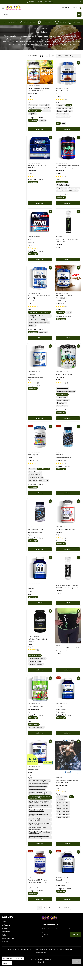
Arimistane (59, 455)
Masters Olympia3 (63, 808)
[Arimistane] (68, 437)
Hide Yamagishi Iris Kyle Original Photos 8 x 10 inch (67, 781)
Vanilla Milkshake (35, 655)
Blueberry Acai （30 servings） (39, 312)
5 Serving (43, 120)
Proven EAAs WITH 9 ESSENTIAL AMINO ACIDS (39, 297)
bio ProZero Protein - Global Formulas (37, 640)
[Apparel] (57, 22)
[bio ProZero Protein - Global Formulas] (40, 621)
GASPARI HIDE (62, 797)
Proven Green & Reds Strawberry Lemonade (37, 811)
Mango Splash (45, 105)
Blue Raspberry (62, 182)
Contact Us (5, 942)
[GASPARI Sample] (40, 751)
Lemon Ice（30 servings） (38, 320)
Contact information (66, 949)
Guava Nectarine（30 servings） (36, 316)
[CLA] (40, 568)
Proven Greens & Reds (35, 706)
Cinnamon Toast (63, 114)
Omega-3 (59, 880)
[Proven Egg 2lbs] (40, 437)
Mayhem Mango (62, 394)
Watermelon (74, 191)
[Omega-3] (68, 862)
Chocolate (61, 105)
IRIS (71, 797)
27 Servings (33, 487)
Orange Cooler (45, 108)
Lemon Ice (47, 111)
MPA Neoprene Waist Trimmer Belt (67, 648)
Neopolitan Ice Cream (64, 108)
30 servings (61, 319)
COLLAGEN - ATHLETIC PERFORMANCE (64, 297)
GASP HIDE (61, 800)
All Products (6, 925)
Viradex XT (31, 374)
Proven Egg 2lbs (33, 455)
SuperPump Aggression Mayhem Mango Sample (40, 824)
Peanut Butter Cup (35, 475)
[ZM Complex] (68, 688)
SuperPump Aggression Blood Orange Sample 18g (39, 837)
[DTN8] (40, 222)
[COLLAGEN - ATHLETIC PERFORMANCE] (68, 278)
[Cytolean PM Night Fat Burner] (68, 511)
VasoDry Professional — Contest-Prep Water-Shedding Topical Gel (67, 587)
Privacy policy (24, 949)
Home (36, 28)
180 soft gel (33, 597)
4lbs (64, 123)
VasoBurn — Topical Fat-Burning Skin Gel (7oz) (67, 241)
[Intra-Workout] (21, 22)
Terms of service (37, 949)
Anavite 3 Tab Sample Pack (38, 786)
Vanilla (68, 105)
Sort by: (59, 56)
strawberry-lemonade (37, 727)
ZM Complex (60, 706)
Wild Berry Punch (35, 111)
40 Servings (61, 197)
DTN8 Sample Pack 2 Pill (37, 789)
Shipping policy (51, 949)
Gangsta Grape (62, 397)
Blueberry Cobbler (63, 117)
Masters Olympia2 (63, 805)
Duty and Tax (6, 928)
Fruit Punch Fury (63, 388)
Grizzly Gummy (62, 406)
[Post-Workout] (39, 22)
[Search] (79, 14)
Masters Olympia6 (63, 817)
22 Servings (33, 182)
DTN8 (29, 239)
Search (4, 922)
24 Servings (33, 120)
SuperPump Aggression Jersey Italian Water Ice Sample (39, 802)
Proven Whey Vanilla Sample (39, 784)
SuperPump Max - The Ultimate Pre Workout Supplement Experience (68, 167)
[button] (3, 7)
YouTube (4, 935)
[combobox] (41, 14)
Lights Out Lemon (63, 400)
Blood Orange (61, 403)
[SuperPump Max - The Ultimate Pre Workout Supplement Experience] (68, 148)
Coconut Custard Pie (36, 478)
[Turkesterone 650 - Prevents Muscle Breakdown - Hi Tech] (40, 862)
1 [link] (39, 908)
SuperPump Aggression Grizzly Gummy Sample (39, 820)
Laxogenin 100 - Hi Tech (36, 529)
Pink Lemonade (74, 188)
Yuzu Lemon (33, 105)
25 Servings (61, 413)
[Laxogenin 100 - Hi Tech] (40, 511)
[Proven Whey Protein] (68, 73)
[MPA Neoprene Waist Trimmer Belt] (68, 625)
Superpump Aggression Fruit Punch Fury (38, 815)
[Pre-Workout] (4, 22)
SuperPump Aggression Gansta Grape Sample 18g (39, 797)
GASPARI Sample (33, 769)
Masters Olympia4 (63, 811)
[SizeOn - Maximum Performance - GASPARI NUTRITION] (40, 72)
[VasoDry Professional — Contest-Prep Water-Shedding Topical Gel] (68, 568)
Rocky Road (33, 480)
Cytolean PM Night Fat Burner (66, 529)
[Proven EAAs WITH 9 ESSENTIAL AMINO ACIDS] (40, 278)
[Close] (80, 2)
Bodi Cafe (40, 959)
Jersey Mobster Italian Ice (66, 391)
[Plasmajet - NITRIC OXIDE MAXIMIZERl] (40, 148)
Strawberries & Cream (64, 111)
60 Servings (43, 332)
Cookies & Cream (35, 661)
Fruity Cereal (43, 480)
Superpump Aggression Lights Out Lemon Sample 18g (39, 793)
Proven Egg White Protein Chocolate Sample (37, 828)
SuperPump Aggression (64, 374)
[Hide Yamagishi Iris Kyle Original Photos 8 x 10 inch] (68, 757)
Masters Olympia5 (63, 814)
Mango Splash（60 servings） (39, 322)
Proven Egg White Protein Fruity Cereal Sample (39, 833)
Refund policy (12, 949)
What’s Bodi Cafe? (8, 938)
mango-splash (34, 724)
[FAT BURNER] (70, 22)
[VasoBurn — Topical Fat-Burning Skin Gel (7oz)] (68, 222)
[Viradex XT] (40, 356)
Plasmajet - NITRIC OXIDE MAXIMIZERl (37, 167)
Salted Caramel (43, 469)
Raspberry (32, 114)
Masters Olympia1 (63, 802)
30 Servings (33, 254)
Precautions (6, 932)
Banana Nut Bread (35, 472)
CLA (29, 586)
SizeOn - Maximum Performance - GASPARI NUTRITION (39, 90)
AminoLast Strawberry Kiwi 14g (40, 781)
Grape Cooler (34, 108)
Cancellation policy (41, 953)
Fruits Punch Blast (63, 185)
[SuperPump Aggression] (68, 356)
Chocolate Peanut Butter (37, 658)
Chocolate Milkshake (36, 664)
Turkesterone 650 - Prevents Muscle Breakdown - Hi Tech (37, 881)
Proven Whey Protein (63, 91)
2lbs (58, 124)
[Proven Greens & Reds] (40, 688)
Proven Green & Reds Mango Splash (38, 806)
